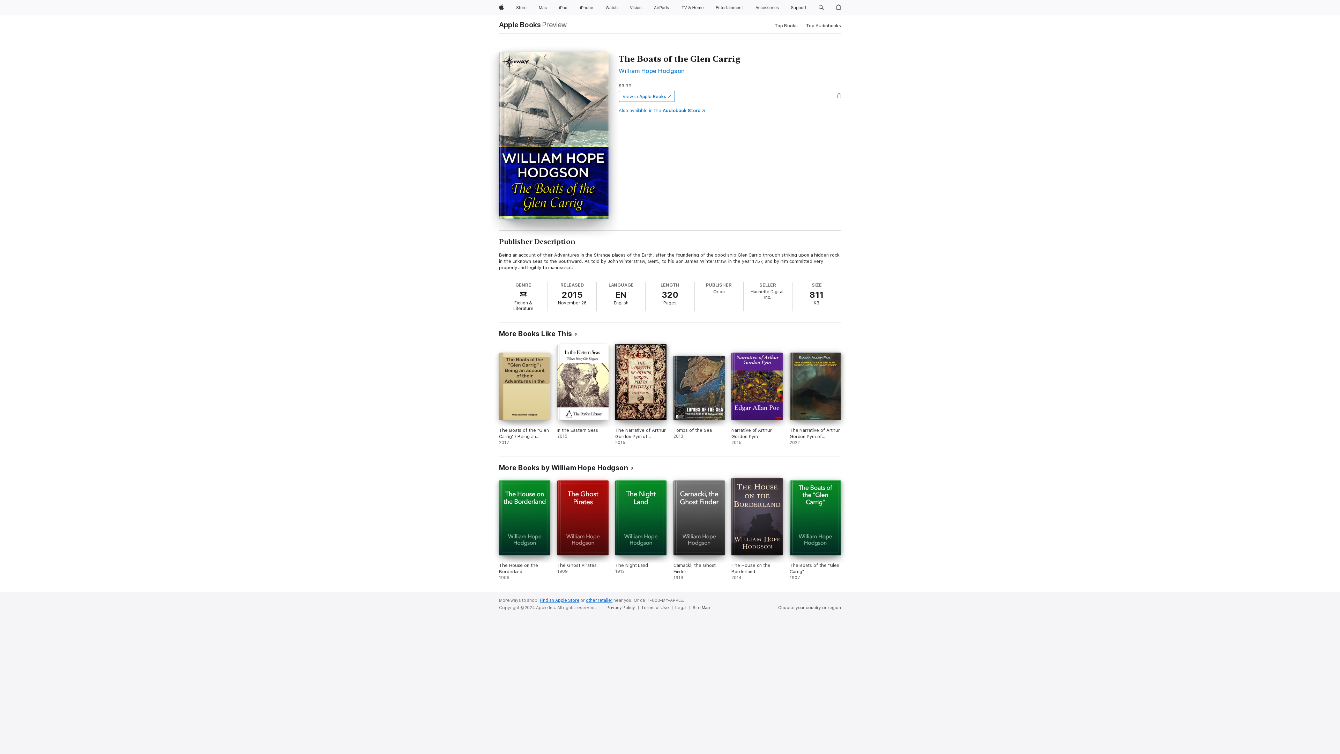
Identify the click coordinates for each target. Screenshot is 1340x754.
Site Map (701, 607)
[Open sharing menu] (839, 96)
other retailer (599, 600)
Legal (680, 607)
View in (644, 96)
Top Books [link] (786, 25)
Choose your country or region (809, 607)
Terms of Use (655, 607)
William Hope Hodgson (652, 70)
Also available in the (659, 110)
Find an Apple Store (560, 600)
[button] (821, 7)
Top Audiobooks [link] (823, 25)
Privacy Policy (620, 607)
